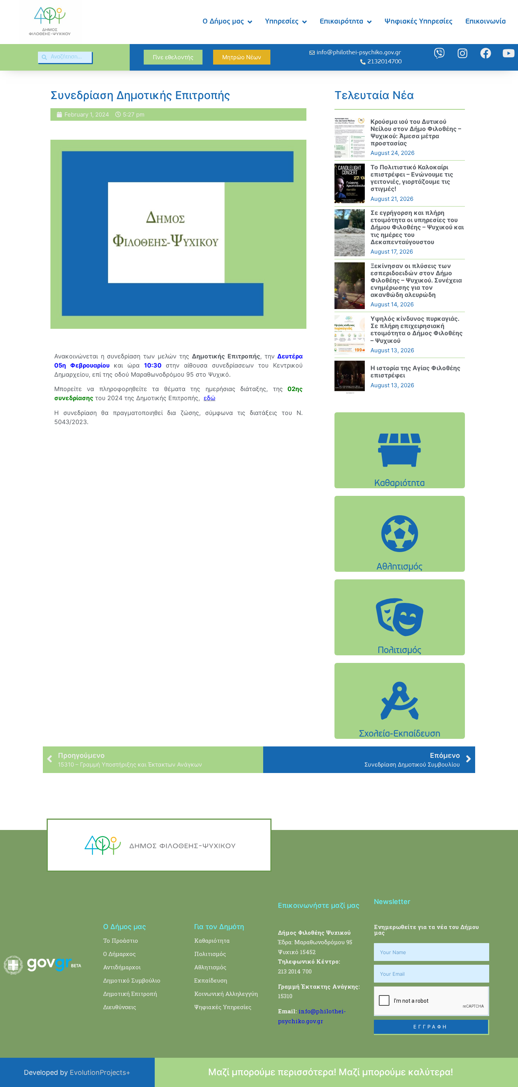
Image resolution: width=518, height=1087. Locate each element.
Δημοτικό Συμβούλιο (131, 980)
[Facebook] (485, 53)
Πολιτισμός (210, 954)
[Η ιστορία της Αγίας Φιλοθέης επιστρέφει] (349, 377)
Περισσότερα (400, 469)
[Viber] (439, 53)
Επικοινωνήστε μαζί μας (318, 905)
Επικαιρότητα (341, 21)
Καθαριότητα (212, 940)
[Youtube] (508, 53)
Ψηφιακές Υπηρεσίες (418, 21)
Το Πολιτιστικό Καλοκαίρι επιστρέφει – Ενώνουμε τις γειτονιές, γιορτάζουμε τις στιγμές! (411, 178)
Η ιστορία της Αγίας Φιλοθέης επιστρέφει (415, 371)
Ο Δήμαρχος (119, 954)
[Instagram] (462, 53)
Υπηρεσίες (281, 21)
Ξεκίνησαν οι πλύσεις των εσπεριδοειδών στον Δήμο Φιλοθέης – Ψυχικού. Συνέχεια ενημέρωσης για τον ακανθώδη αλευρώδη (416, 280)
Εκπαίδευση (210, 980)
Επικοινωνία (485, 21)
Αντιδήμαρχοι (122, 967)
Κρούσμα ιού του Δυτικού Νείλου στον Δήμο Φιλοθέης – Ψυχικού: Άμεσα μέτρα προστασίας (415, 132)
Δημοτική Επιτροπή (130, 993)
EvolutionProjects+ (100, 1072)
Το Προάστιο (120, 940)
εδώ (209, 398)
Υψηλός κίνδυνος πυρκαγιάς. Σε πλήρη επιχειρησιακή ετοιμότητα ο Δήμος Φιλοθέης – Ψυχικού (416, 329)
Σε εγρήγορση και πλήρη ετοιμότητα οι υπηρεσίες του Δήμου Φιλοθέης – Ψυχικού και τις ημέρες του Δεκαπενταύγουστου (417, 227)
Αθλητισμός (210, 967)
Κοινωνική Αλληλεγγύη (226, 993)
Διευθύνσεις (119, 1007)
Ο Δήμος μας (223, 21)
